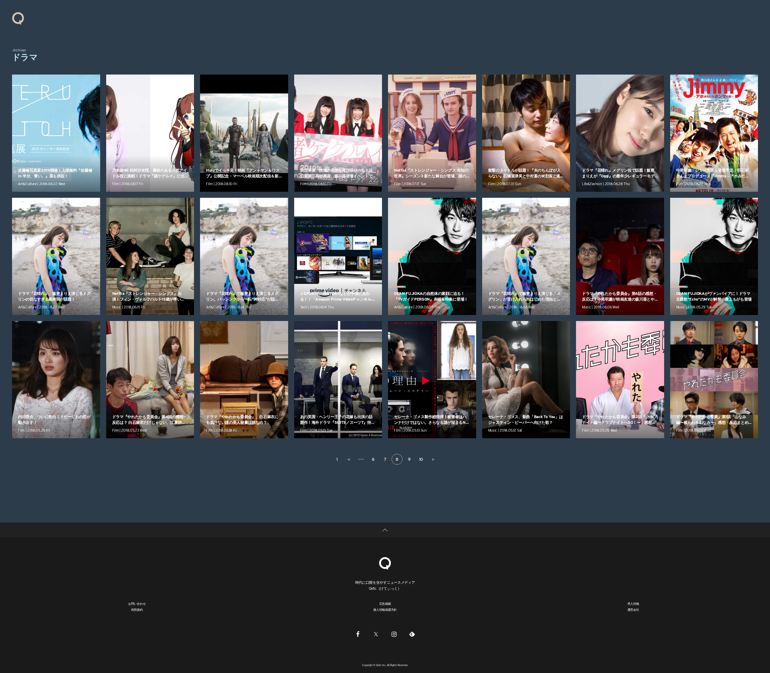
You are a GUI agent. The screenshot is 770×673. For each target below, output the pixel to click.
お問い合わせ (137, 603)
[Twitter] (376, 634)
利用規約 (137, 609)
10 (421, 459)
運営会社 (633, 609)
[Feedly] (412, 634)
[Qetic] (18, 18)
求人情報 (633, 603)
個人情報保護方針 (385, 609)
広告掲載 (385, 603)
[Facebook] (358, 634)
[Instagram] (394, 634)
